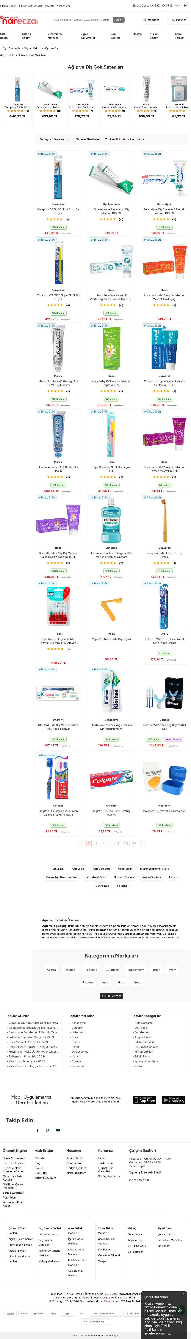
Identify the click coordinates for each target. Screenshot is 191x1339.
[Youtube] (58, 1130)
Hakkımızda (64, 5)
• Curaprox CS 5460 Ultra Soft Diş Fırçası (33, 1023)
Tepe (111, 462)
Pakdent (122, 885)
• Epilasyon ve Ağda (145, 1061)
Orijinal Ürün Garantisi (105, 1169)
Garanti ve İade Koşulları (13, 1178)
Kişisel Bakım (32, 48)
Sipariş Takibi (8, 5)
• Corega (75, 1061)
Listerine (111, 547)
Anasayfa (15, 48)
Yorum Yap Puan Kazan (13, 1204)
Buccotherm (135, 970)
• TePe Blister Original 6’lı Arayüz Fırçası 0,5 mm (33, 1047)
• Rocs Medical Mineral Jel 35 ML (27, 1042)
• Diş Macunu (141, 1032)
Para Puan (9, 1197)
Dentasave (111, 719)
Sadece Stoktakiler (88, 139)
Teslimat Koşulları (14, 1163)
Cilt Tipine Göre (137, 1245)
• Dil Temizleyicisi (144, 1042)
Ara (118, 19)
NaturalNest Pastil (95, 877)
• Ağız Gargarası (143, 1023)
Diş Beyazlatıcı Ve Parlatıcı (155, 868)
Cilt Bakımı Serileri (49, 1234)
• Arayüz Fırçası (142, 1037)
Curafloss (112, 970)
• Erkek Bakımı (142, 1056)
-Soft (77, 1335)
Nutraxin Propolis (124, 877)
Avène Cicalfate (151, 877)
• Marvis (75, 1056)
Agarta (51, 970)
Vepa (111, 633)
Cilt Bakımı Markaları (169, 1239)
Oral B (164, 633)
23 (134, 843)
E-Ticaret (85, 1335)
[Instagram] (47, 1130)
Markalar (40, 1158)
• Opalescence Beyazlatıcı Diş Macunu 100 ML (33, 1027)
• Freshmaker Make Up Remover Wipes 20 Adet (33, 1051)
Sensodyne (82, 104)
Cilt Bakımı (163, 1245)
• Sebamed (77, 1066)
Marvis (147, 104)
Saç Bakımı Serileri (49, 1228)
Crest (137, 982)
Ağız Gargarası (101, 868)
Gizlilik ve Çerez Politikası (13, 1186)
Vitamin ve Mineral (109, 1255)
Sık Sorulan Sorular (30, 5)
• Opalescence (79, 1051)
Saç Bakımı (104, 1249)
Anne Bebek (135, 1234)
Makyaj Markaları (48, 1261)
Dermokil (70, 970)
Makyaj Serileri (17, 1250)
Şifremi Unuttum (45, 1177)
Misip (120, 982)
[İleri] (142, 843)
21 (119, 843)
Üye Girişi (41, 1173)
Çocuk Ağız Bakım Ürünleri (61, 877)
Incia (105, 982)
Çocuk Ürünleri (166, 1234)
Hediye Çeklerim (76, 1168)
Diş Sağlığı (58, 868)
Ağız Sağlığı (78, 868)
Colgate (58, 805)
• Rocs (74, 1037)
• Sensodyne (78, 1023)
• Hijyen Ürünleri (143, 1051)
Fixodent (91, 970)
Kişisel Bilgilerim (76, 1173)
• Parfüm (138, 1066)
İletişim (49, 5)
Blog (37, 1163)
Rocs (111, 290)
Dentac (164, 719)
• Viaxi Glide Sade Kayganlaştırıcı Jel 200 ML (33, 1066)
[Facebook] (37, 1130)
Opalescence (50, 104)
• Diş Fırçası (140, 1027)
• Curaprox (76, 1027)
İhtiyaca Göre (135, 1239)
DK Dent (58, 719)
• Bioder (75, 1042)
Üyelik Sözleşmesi (14, 1158)
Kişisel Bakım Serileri (21, 1238)
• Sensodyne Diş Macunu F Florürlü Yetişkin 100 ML (33, 1032)
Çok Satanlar (135, 1251)
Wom (172, 970)
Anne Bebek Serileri (20, 1244)
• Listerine (76, 1032)
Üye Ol (39, 1168)
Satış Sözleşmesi (13, 1192)
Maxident (164, 805)
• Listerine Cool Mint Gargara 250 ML (30, 1037)
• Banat (74, 1047)
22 (126, 843)
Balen (156, 970)
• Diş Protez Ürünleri (146, 1047)
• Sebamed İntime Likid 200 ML (27, 1056)
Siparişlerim (73, 1163)
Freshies (87, 982)
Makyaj (137, 34)
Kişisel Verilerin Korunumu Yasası (13, 1169)
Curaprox (18, 104)
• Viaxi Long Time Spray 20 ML (26, 1061)
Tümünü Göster (111, 996)
